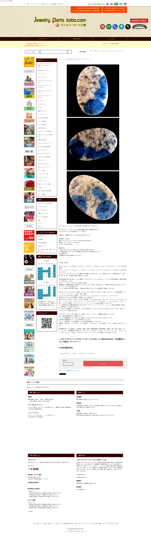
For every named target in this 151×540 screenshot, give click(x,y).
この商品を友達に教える (64, 353)
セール (40, 223)
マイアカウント (42, 38)
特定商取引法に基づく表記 (72, 370)
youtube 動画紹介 (42, 242)
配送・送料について (50, 523)
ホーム (60, 59)
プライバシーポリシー (84, 523)
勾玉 (91, 50)
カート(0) (111, 38)
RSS (112, 523)
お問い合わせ (77, 38)
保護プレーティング (43, 213)
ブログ (104, 43)
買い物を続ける (91, 353)
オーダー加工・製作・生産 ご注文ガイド (46, 250)
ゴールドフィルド (110, 50)
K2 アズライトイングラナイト (83, 59)
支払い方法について (38, 523)
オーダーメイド (42, 206)
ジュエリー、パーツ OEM (44, 203)
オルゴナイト (119, 50)
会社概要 (40, 239)
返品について (62, 370)
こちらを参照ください (49, 415)
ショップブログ (106, 523)
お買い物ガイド (42, 236)
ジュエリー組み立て (43, 217)
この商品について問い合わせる (79, 353)
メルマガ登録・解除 (112, 43)
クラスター (102, 50)
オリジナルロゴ (42, 210)
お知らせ (40, 227)
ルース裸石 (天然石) (69, 59)
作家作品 (95, 50)
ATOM (116, 523)
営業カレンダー (42, 246)
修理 (39, 220)
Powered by (66, 531)
